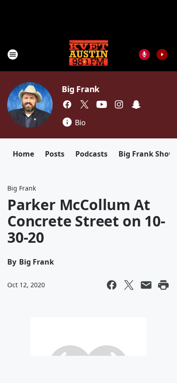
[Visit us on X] (84, 104)
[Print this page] (163, 285)
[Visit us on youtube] (101, 104)
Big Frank (80, 88)
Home (23, 154)
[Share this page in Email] (146, 285)
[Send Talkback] (144, 54)
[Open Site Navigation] (12, 54)
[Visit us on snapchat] (136, 104)
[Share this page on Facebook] (111, 285)
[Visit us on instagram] (118, 104)
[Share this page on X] (129, 285)
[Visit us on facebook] (67, 104)
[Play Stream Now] (162, 54)
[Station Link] (88, 54)
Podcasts (91, 154)
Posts (54, 154)
